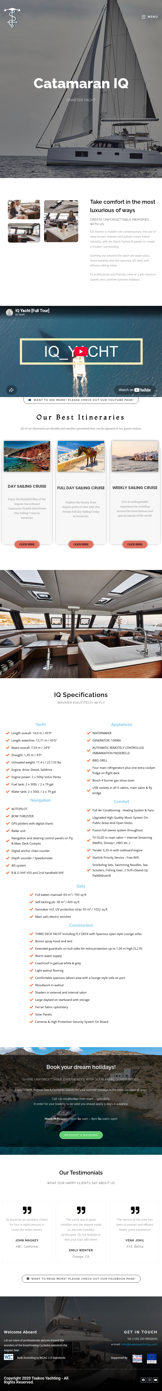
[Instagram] (149, 1380)
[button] (6, 624)
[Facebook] (143, 1380)
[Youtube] (155, 1380)
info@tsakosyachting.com (139, 1344)
